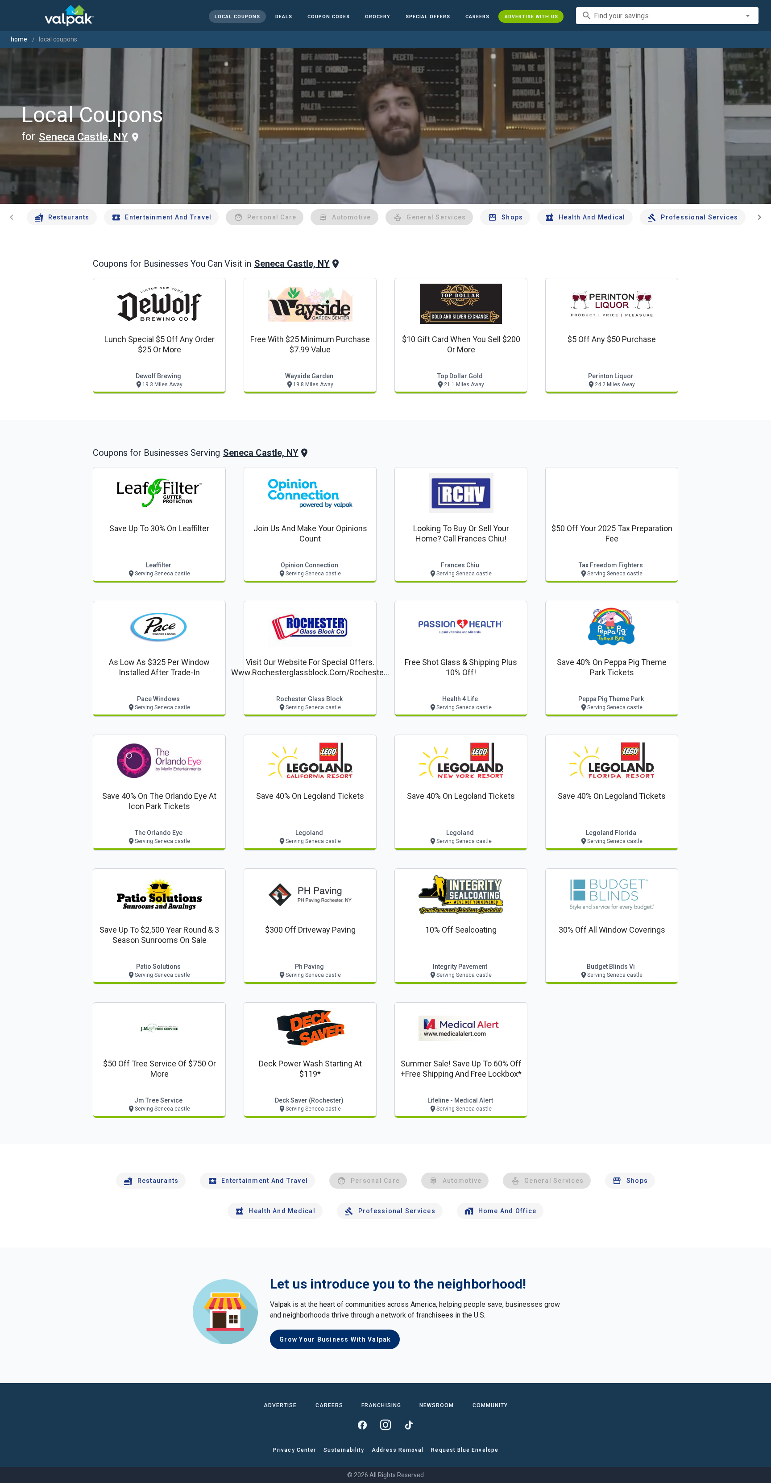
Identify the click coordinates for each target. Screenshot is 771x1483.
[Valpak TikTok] (409, 1425)
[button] (427, 16)
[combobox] (667, 15)
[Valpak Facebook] (362, 1425)
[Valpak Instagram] (385, 1425)
